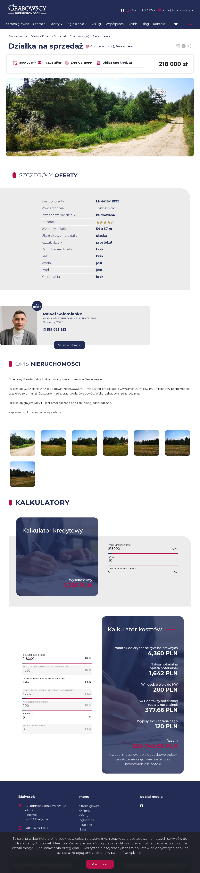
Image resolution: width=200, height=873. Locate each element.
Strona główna (17, 24)
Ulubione (85, 825)
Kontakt (159, 24)
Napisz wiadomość (69, 345)
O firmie (39, 24)
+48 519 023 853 (36, 828)
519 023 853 (56, 329)
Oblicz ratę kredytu (117, 62)
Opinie (133, 24)
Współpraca (114, 24)
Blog (145, 24)
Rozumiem (100, 864)
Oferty (54, 24)
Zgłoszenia (87, 820)
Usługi (97, 24)
